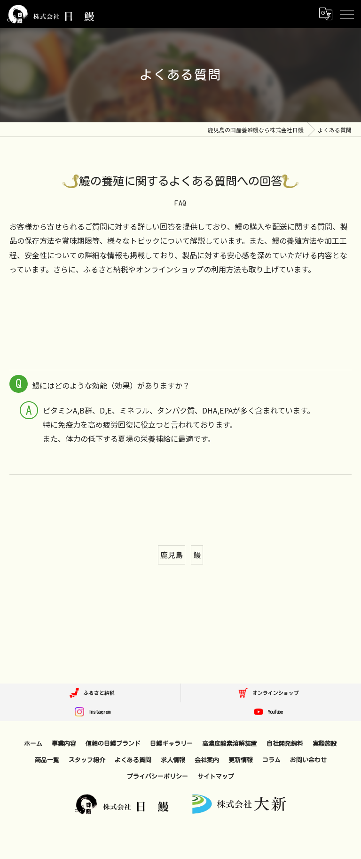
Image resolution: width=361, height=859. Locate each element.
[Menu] (346, 13)
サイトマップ (215, 776)
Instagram (98, 711)
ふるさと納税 (98, 693)
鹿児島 (171, 554)
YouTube (274, 711)
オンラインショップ (274, 693)
